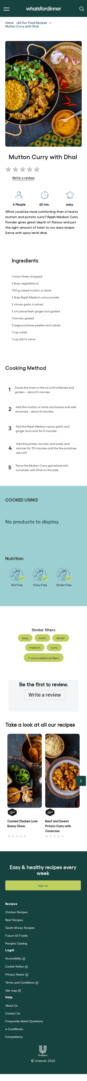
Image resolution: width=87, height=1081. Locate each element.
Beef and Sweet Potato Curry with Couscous (58, 826)
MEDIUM (34, 647)
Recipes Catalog (16, 943)
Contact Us (12, 1013)
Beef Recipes (14, 920)
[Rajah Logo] (24, 812)
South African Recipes (20, 927)
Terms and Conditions (19, 982)
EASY (25, 638)
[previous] (6, 781)
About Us (11, 1005)
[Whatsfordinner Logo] (43, 8)
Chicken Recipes (16, 912)
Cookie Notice (14, 966)
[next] (81, 781)
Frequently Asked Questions (24, 1021)
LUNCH (42, 638)
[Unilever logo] (43, 1050)
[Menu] (5, 9)
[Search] (81, 8)
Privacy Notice (14, 974)
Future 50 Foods (16, 935)
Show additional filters (45, 658)
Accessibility (13, 958)
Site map (11, 990)
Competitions (14, 1037)
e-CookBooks (14, 1029)
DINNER (61, 638)
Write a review (45, 694)
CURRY (54, 647)
